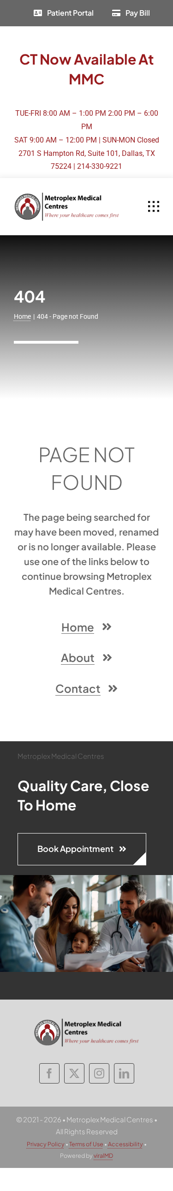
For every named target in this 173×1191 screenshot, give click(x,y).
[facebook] (49, 1073)
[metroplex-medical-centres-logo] (67, 195)
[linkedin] (124, 1073)
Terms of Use (86, 1144)
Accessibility (125, 1144)
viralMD (103, 1155)
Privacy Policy (46, 1144)
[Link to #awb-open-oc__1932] (153, 206)
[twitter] (74, 1073)
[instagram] (99, 1073)
